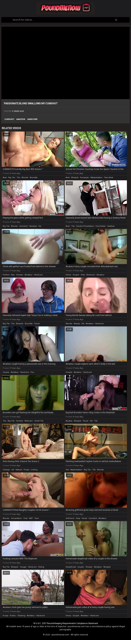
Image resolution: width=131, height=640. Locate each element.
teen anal (108, 177)
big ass (69, 421)
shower (19, 275)
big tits (11, 177)
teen (36, 518)
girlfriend (70, 518)
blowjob (74, 177)
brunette (34, 177)
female (19, 421)
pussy (26, 470)
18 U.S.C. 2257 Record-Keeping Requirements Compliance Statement (65, 623)
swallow (110, 226)
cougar (23, 567)
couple (76, 275)
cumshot (9, 119)
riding (41, 567)
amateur (20, 119)
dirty (83, 275)
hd (40, 226)
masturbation (96, 177)
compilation (16, 518)
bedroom (90, 275)
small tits (38, 421)
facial (37, 323)
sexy (78, 518)
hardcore (32, 119)
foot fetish (101, 226)
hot (67, 470)
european (84, 177)
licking (34, 470)
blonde (25, 177)
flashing (21, 615)
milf (31, 518)
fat (83, 323)
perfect (6, 275)
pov (32, 372)
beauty (77, 323)
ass (12, 275)
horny (68, 275)
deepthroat (71, 567)
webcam (29, 421)
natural (19, 470)
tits (18, 177)
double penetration (85, 226)
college (6, 470)
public (13, 615)
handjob (33, 226)
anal (5, 177)
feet (25, 518)
